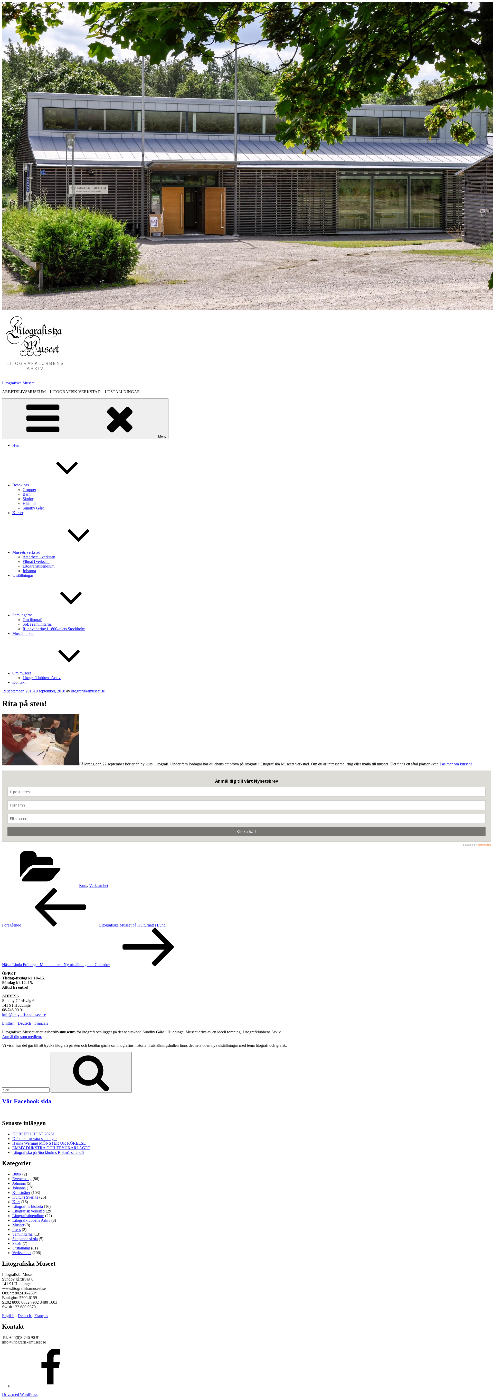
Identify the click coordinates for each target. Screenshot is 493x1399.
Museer (18, 1225)
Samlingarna (22, 615)
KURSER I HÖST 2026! (33, 1134)
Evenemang (22, 1178)
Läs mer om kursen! (456, 764)
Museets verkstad (26, 552)
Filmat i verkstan (36, 561)
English (8, 1023)
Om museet (21, 673)
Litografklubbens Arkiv (42, 677)
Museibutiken (23, 633)
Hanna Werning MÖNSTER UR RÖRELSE (49, 1143)
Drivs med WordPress (19, 1394)
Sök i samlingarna (37, 624)
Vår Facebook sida (26, 1101)
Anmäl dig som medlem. (22, 1036)
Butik (16, 1174)
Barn (27, 494)
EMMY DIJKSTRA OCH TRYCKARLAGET (51, 1148)
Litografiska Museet (18, 383)
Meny (162, 436)
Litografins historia (27, 1206)
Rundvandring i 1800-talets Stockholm (54, 629)
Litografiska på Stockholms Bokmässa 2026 (48, 1152)
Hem (16, 445)
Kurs (83, 885)
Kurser (17, 513)
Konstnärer (21, 1192)
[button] (34, 343)
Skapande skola (25, 1239)
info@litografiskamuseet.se (24, 1014)
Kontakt (18, 682)
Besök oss (20, 485)
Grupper (29, 489)
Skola (17, 1243)
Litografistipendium (38, 566)
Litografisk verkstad (28, 1211)
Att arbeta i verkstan (39, 557)
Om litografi (32, 619)
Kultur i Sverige (25, 1197)
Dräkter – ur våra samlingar (34, 1138)
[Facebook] (50, 1386)
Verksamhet (98, 885)
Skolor (28, 499)
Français (41, 1023)
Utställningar (22, 575)
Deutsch (25, 1023)
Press (16, 1229)
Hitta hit (29, 503)
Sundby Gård (33, 508)
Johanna (29, 571)
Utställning (21, 1248)
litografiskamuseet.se (88, 691)
